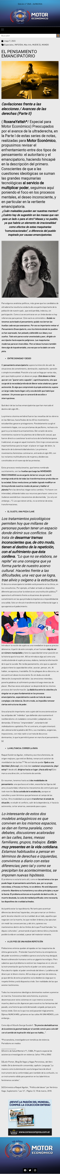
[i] (2, 1051)
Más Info (27, 45)
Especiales (9, 45)
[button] (2, 29)
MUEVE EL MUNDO (40, 45)
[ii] (2, 741)
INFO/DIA (19, 45)
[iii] (2, 1087)
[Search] (58, 36)
